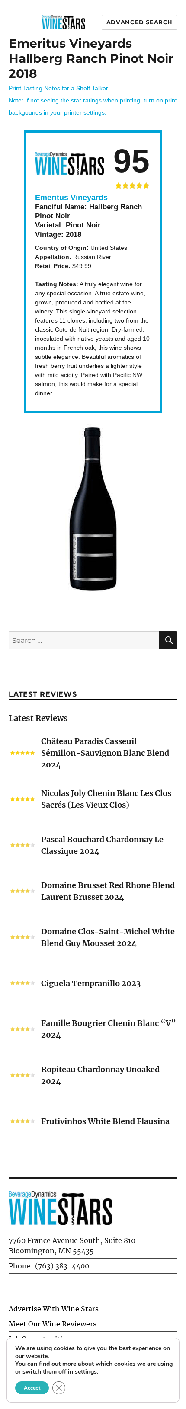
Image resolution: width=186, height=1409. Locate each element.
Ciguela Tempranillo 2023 (91, 983)
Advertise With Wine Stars (54, 1308)
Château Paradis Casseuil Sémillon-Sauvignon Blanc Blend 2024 (105, 753)
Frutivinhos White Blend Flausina (105, 1121)
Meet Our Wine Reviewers (52, 1324)
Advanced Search (139, 22)
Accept (32, 1387)
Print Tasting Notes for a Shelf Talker (58, 88)
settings (86, 1372)
